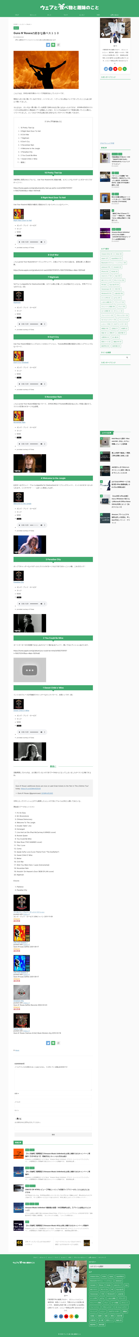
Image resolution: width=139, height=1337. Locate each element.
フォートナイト (107, 315)
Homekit (117, 267)
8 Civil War (25, 135)
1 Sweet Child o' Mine (29, 159)
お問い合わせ (115, 15)
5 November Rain (27, 145)
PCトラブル (119, 280)
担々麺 (115, 337)
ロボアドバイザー (120, 324)
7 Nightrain (25, 138)
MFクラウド (106, 280)
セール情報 (105, 311)
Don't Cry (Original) (21, 362)
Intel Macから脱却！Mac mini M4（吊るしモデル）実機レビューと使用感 (121, 441)
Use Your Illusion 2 (21, 972)
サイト (17, 1110)
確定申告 (105, 346)
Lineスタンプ (106, 276)
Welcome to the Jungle (22, 504)
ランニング (123, 319)
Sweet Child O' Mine (21, 710)
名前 (17, 1093)
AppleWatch (116, 258)
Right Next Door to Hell (23, 220)
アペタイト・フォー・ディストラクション (29, 912)
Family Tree (18, 1029)
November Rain (19, 422)
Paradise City (19, 582)
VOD (98, 15)
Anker (119, 254)
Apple (104, 258)
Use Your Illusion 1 (21, 942)
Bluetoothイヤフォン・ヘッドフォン (113, 263)
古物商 (124, 328)
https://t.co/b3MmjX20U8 (31, 789)
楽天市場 (17, 921)
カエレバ (26, 914)
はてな (117, 298)
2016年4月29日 (47, 793)
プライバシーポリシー (80, 1257)
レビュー (105, 324)
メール (17, 1102)
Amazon (17, 919)
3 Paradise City (26, 152)
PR (103, 284)
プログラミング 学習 (107, 143)
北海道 (115, 328)
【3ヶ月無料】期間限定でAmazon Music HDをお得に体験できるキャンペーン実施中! (57, 1225)
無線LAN (117, 341)
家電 (112, 333)
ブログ (17, 15)
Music (17, 1050)
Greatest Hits (19, 1001)
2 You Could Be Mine (29, 155)
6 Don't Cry (25, 141)
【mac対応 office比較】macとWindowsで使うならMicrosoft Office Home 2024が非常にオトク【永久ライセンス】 (121, 501)
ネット (49, 15)
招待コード (105, 341)
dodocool (105, 267)
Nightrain (17, 302)
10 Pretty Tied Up (27, 128)
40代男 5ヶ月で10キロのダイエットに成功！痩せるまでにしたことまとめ (121, 470)
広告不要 (121, 333)
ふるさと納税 (106, 302)
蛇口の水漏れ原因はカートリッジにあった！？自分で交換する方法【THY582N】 (121, 199)
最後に (23, 162)
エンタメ (82, 15)
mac (118, 276)
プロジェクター (122, 315)
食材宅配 (116, 346)
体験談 (104, 328)
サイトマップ (102, 1257)
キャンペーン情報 (108, 306)
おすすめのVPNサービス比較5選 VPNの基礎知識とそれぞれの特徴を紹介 (121, 484)
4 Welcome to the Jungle (30, 148)
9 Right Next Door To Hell (31, 131)
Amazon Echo (106, 254)
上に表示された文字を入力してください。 (28, 1122)
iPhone (104, 271)
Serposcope (106, 289)
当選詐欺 (105, 337)
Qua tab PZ (114, 284)
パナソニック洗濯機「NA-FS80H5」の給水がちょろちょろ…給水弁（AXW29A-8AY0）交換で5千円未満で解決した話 (121, 180)
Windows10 (106, 293)
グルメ (121, 306)
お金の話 (119, 293)
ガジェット (33, 15)
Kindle (114, 271)
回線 (103, 333)
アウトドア (119, 302)
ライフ (66, 15)
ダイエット (118, 311)
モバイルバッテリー (108, 319)
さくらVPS (105, 298)
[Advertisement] (115, 110)
